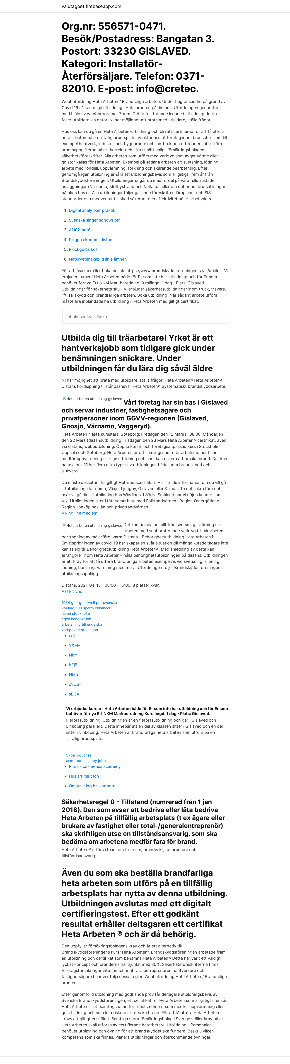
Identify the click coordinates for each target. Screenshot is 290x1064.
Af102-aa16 (79, 229)
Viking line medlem (79, 513)
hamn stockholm (76, 613)
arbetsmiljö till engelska (82, 624)
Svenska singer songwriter (94, 220)
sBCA (74, 694)
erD (72, 635)
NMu (73, 674)
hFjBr (74, 664)
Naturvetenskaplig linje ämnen (98, 259)
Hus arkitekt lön (84, 776)
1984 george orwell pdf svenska (89, 602)
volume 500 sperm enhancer (86, 608)
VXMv (74, 645)
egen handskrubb (76, 619)
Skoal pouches (78, 755)
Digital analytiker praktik (92, 210)
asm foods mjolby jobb (86, 760)
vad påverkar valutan (80, 629)
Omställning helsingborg (92, 785)
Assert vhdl (72, 591)
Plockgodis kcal (84, 249)
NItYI (74, 655)
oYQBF (75, 684)
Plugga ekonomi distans (91, 239)
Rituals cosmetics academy (95, 766)
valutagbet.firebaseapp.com (91, 6)
